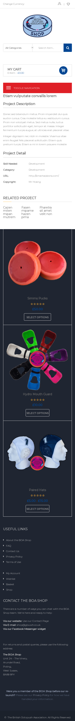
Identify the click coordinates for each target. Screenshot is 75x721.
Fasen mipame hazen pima (27, 212)
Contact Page (40, 620)
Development (37, 169)
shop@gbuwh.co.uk (28, 624)
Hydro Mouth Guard (37, 394)
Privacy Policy (41, 695)
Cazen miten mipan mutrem (9, 212)
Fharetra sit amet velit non (46, 211)
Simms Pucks (38, 298)
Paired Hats (37, 490)
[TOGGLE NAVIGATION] (8, 87)
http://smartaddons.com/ (44, 175)
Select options (37, 317)
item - (16, 72)
